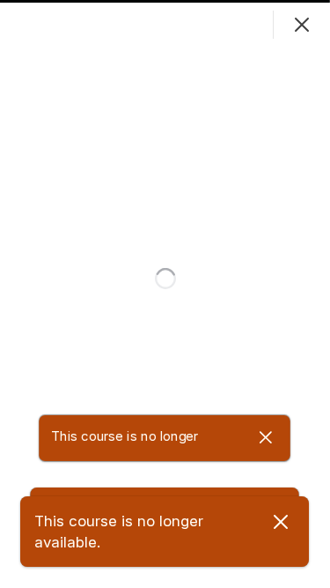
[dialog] (165, 294)
